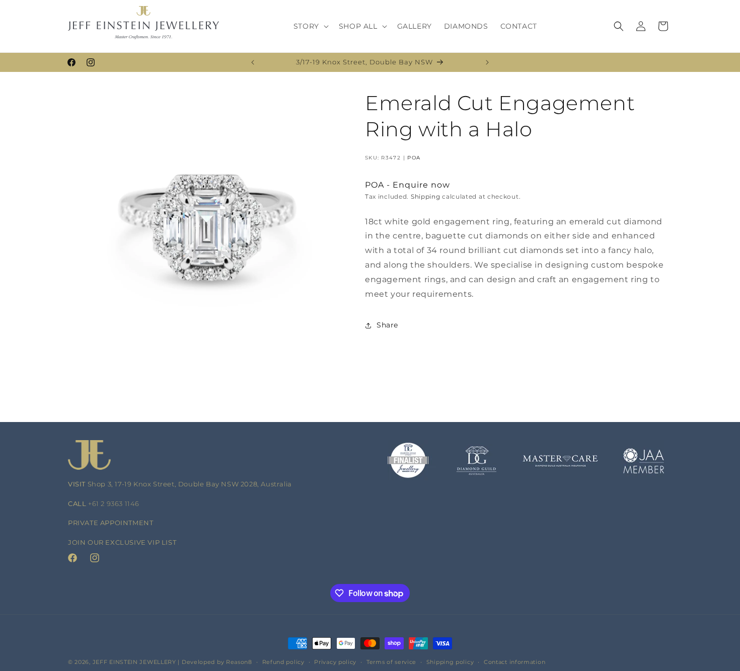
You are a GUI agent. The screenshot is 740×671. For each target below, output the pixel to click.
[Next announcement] (487, 62)
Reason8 (239, 661)
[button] (310, 26)
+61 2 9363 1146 (113, 503)
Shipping (425, 197)
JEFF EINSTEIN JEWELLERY (134, 661)
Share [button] (387, 324)
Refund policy (283, 661)
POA (413, 157)
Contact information (514, 661)
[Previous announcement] (253, 62)
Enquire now (421, 185)
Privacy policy (335, 661)
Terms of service (391, 661)
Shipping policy (450, 661)
